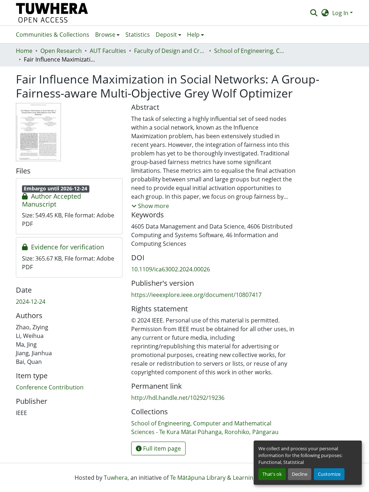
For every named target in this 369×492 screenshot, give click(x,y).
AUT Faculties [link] (108, 51)
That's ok (272, 474)
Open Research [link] (61, 51)
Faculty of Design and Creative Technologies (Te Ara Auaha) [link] (170, 51)
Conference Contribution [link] (50, 387)
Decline (299, 474)
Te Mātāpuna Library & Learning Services (225, 478)
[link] (69, 200)
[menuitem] (107, 34)
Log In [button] (341, 13)
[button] (52, 13)
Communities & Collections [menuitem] (52, 35)
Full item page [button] (161, 448)
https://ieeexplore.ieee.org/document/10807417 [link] (196, 295)
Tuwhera (116, 478)
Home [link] (24, 51)
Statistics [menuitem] (137, 35)
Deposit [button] (166, 35)
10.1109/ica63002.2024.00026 (170, 269)
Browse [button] (105, 35)
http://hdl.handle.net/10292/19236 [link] (177, 398)
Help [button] (193, 35)
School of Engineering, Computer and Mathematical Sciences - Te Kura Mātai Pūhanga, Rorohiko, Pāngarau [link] (250, 51)
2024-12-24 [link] (30, 302)
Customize (329, 474)
